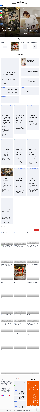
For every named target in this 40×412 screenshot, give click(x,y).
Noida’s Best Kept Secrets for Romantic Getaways (22, 397)
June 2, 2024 (33, 33)
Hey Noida (20, 2)
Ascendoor (23, 410)
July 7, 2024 (13, 33)
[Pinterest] (1, 13)
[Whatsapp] (1, 15)
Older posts (3, 226)
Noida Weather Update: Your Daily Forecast (19, 180)
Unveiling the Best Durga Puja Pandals (33, 117)
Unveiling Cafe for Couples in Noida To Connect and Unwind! (22, 407)
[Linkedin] (1, 11)
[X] (1, 8)
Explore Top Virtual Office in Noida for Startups (22, 392)
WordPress (32, 410)
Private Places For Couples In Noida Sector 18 (6, 151)
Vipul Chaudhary (7, 33)
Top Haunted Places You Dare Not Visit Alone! (22, 402)
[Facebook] (1, 6)
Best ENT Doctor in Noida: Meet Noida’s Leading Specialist (9, 74)
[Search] (38, 6)
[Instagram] (1, 17)
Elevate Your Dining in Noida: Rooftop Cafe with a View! (32, 90)
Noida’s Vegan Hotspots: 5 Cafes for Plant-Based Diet (22, 386)
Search (2, 228)
